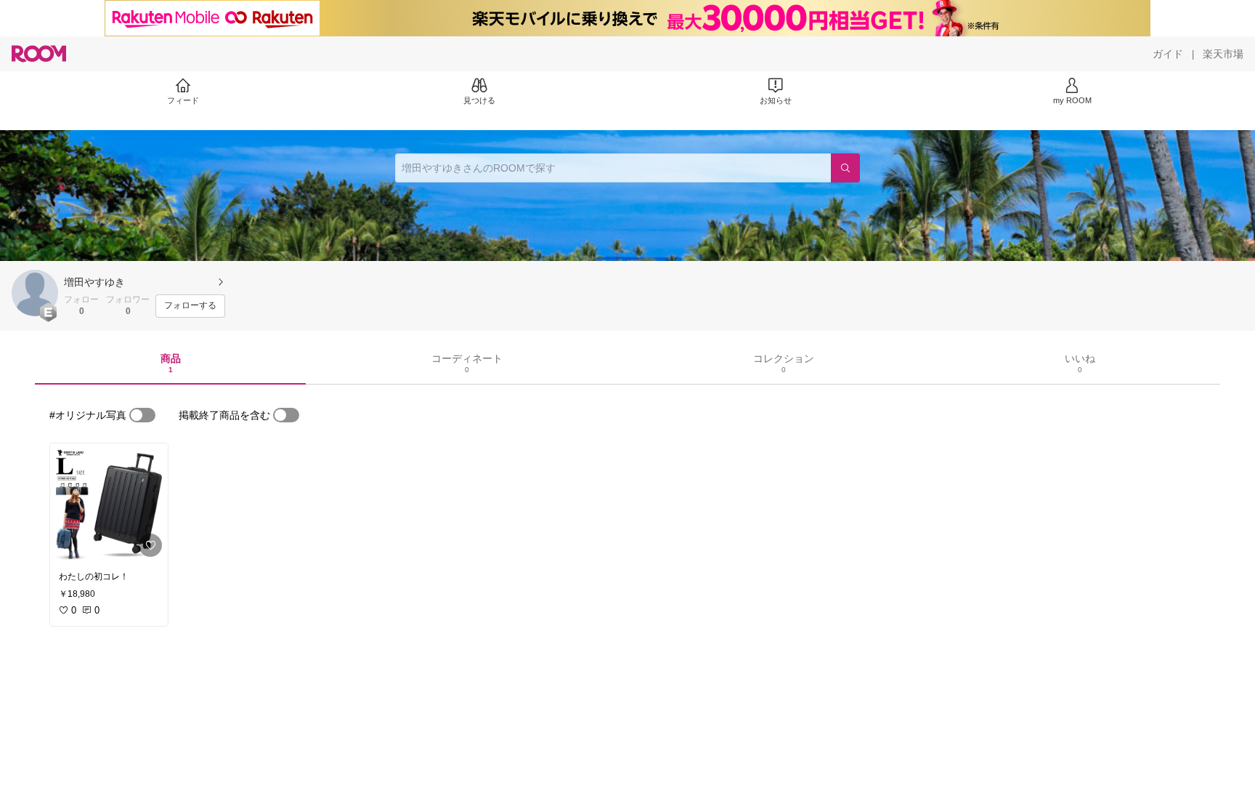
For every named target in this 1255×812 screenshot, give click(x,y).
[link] (109, 503)
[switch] (142, 415)
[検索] (845, 167)
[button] (35, 293)
